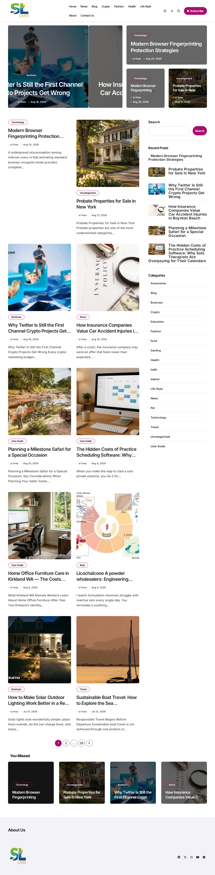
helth (154, 369)
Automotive (158, 283)
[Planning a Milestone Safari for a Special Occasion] (156, 230)
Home (72, 6)
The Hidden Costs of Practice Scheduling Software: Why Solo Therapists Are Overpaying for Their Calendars (177, 253)
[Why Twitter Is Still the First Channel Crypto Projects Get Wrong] (156, 189)
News (83, 6)
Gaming (156, 350)
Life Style (145, 6)
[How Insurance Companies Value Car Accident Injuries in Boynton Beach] (156, 210)
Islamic (155, 379)
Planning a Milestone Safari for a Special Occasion (187, 232)
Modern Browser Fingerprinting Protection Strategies (33, 136)
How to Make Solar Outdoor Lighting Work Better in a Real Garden (38, 703)
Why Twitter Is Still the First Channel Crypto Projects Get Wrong (37, 331)
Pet (153, 408)
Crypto (106, 6)
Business (16, 317)
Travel (83, 689)
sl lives (56, 101)
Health (132, 6)
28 (81, 743)
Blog (94, 6)
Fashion (119, 6)
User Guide (17, 441)
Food (154, 341)
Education (157, 321)
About (72, 15)
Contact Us (87, 15)
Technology (140, 35)
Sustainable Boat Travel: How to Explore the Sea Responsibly (106, 703)
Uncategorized (184, 78)
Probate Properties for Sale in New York (187, 90)
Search (154, 122)
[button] (116, 67)
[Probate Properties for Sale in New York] (156, 172)
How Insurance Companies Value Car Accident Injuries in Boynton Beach (65, 93)
